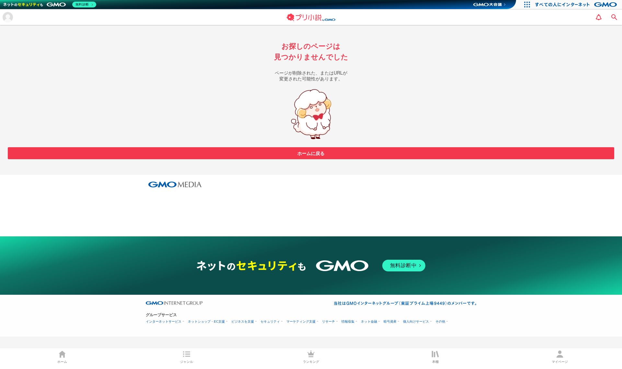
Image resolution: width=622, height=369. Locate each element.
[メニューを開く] (8, 17)
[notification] (598, 17)
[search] (614, 17)
